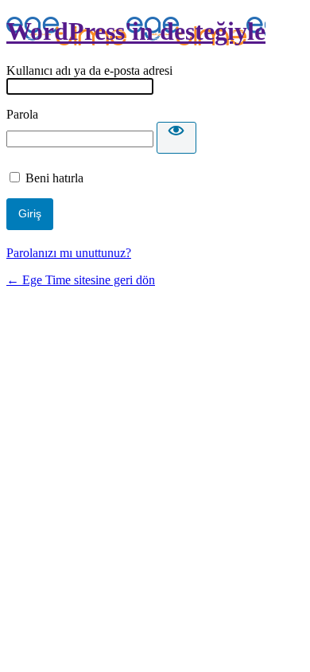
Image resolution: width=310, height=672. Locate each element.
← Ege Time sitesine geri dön (80, 280)
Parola (22, 114)
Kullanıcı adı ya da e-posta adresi (89, 70)
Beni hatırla (54, 178)
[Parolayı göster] (176, 138)
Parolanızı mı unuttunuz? (68, 253)
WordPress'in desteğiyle (135, 31)
